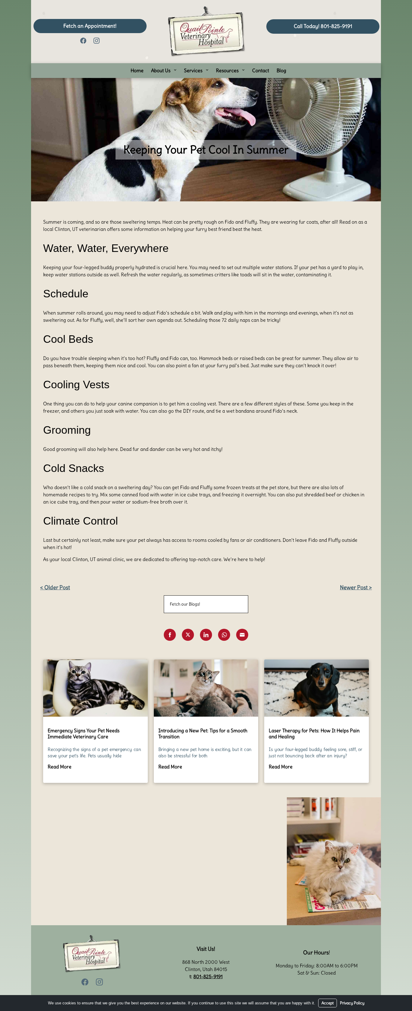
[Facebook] (83, 40)
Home (137, 70)
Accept (328, 1003)
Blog (281, 70)
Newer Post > (356, 587)
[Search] (236, 604)
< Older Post (55, 587)
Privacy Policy (352, 1003)
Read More (59, 767)
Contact (260, 70)
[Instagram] (96, 40)
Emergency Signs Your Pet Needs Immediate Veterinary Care (83, 733)
